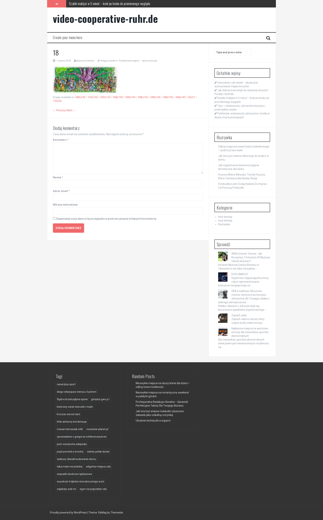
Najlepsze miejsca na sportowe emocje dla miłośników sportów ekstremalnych (250, 332)
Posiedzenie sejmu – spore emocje (138, 60)
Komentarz (61, 139)
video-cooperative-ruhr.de (105, 18)
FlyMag (102, 512)
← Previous (59, 110)
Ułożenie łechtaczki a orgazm (153, 420)
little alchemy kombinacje (72, 421)
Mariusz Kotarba (85, 60)
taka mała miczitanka (69, 466)
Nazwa (58, 177)
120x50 (57, 100)
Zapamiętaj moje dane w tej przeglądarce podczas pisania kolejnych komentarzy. (106, 218)
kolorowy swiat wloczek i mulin (75, 406)
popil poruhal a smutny (70, 451)
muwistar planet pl (97, 429)
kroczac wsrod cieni (68, 414)
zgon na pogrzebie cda (93, 488)
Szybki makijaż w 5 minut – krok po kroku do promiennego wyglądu (109, 3)
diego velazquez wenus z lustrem (76, 391)
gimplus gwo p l (100, 399)
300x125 (105, 97)
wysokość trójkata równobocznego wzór (80, 481)
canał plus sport (66, 384)
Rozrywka (224, 224)
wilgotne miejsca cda (98, 466)
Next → (71, 110)
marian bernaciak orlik (70, 429)
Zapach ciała (239, 315)
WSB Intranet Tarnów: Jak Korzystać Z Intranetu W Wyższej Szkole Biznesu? (250, 257)
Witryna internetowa (65, 204)
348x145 (80, 97)
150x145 (93, 97)
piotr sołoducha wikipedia (72, 444)
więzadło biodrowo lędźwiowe (74, 474)
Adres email (61, 191)
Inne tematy (225, 216)
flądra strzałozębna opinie (72, 399)
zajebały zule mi (66, 488)
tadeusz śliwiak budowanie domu (76, 459)
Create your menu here (67, 37)
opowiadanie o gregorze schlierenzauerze (82, 436)
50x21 (191, 97)
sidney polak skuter (98, 451)
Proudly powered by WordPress (68, 512)
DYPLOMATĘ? (239, 274)
